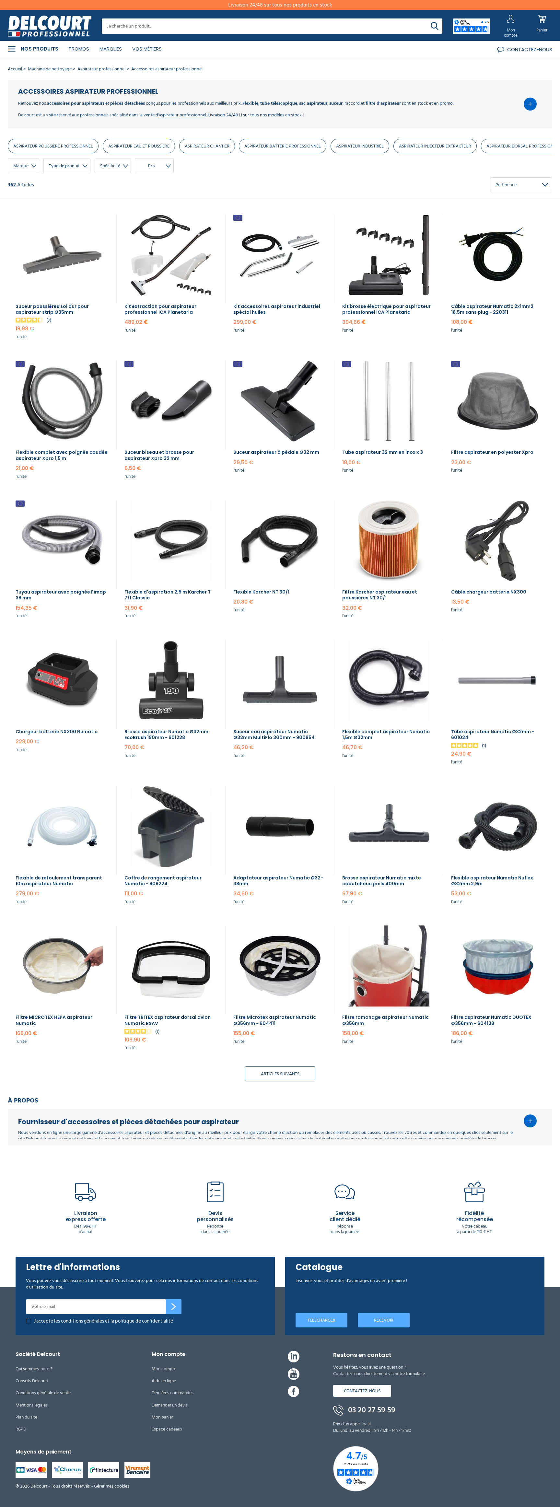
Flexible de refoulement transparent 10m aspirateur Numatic (59, 881)
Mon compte (164, 1368)
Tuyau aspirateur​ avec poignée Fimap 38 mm (61, 595)
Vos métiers (147, 48)
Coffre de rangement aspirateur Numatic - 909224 (163, 881)
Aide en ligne (164, 1380)
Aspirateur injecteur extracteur (435, 146)
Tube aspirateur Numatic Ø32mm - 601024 (492, 734)
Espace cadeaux (167, 1429)
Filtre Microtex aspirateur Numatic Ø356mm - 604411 (274, 1020)
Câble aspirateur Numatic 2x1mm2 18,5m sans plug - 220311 (492, 309)
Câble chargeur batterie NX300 (488, 592)
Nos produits (39, 49)
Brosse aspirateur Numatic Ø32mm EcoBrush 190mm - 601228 (166, 734)
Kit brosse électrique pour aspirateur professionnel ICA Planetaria (386, 309)
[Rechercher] (434, 26)
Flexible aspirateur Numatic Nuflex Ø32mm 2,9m (492, 881)
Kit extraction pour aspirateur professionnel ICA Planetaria (160, 309)
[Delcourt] (49, 26)
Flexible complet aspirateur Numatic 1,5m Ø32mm (386, 734)
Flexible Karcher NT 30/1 (261, 592)
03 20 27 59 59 (370, 1410)
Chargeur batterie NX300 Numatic (57, 731)
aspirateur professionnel (182, 115)
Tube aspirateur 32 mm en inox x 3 (382, 452)
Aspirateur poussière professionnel (53, 146)
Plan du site (26, 1417)
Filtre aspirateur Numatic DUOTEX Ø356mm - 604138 (491, 1020)
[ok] (173, 1306)
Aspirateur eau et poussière (138, 146)
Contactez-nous (362, 1391)
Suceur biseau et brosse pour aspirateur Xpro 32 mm (159, 455)
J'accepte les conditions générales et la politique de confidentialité (103, 1321)
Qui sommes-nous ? (34, 1368)
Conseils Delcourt (32, 1380)
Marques (110, 48)
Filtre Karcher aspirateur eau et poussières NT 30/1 (379, 595)
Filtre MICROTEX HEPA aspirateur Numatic (54, 1020)
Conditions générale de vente (43, 1392)
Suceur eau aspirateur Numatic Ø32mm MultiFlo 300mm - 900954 (274, 734)
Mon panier (162, 1417)
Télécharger (321, 1320)
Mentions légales (32, 1405)
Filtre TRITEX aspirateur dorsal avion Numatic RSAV (167, 1020)
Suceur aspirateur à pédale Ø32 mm (276, 452)
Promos (79, 48)
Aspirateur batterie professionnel (282, 146)
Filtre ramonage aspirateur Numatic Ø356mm (385, 1020)
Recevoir (383, 1320)
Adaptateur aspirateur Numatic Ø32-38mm (278, 881)
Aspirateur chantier (207, 146)
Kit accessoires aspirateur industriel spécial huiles (276, 309)
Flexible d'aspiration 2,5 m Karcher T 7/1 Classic (167, 595)
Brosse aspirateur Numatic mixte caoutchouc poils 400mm (381, 881)
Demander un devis (170, 1405)
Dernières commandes (172, 1392)
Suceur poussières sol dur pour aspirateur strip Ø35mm (52, 309)
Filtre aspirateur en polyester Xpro (492, 452)
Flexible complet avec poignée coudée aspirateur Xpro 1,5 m (62, 455)
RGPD (21, 1429)
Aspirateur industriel (360, 146)
